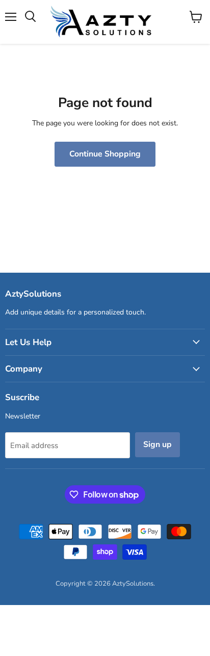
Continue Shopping (105, 154)
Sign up (157, 444)
